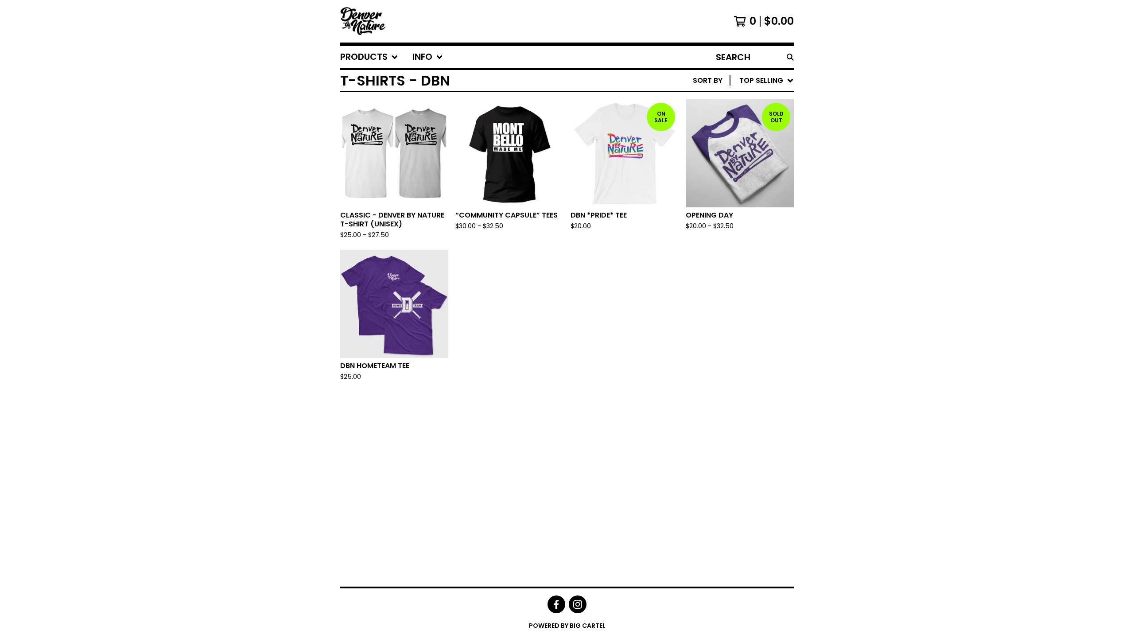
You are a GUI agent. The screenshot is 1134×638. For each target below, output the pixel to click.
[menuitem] (369, 57)
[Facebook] (556, 604)
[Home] (363, 21)
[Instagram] (577, 604)
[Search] (790, 57)
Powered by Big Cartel (567, 625)
